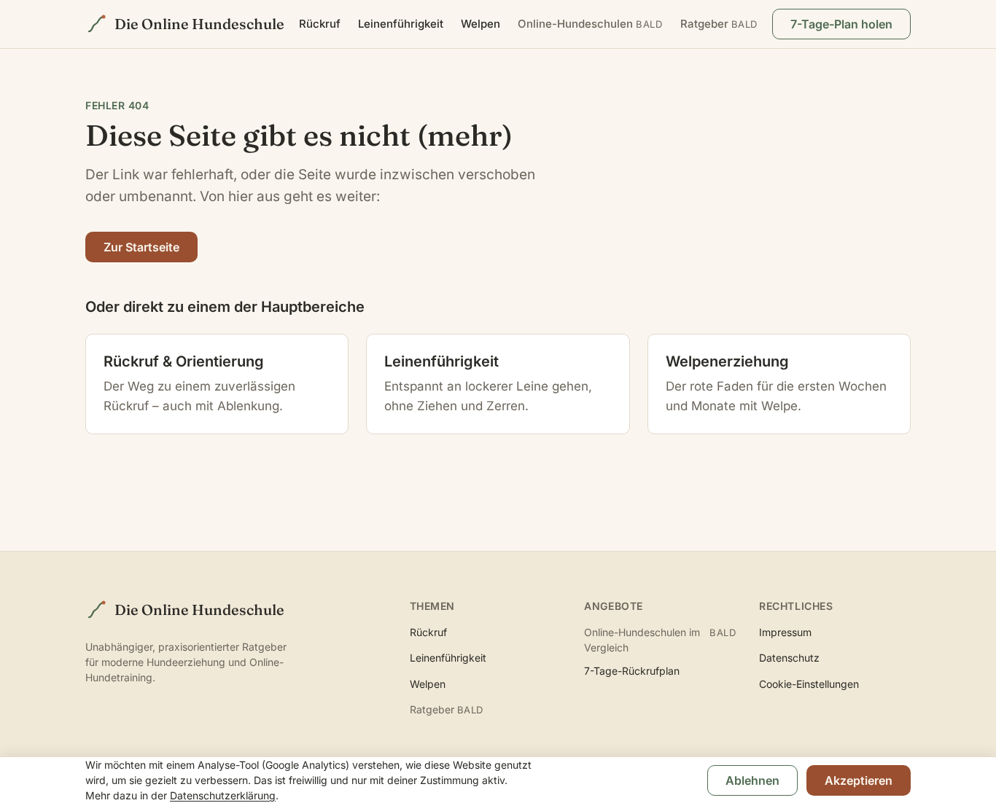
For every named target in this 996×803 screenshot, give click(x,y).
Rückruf (320, 24)
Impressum (785, 632)
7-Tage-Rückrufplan (632, 671)
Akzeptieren (858, 780)
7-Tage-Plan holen (841, 24)
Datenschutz (789, 657)
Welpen (480, 24)
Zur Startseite (141, 247)
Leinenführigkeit (400, 24)
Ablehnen (752, 780)
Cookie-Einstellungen (809, 684)
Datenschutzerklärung (223, 795)
